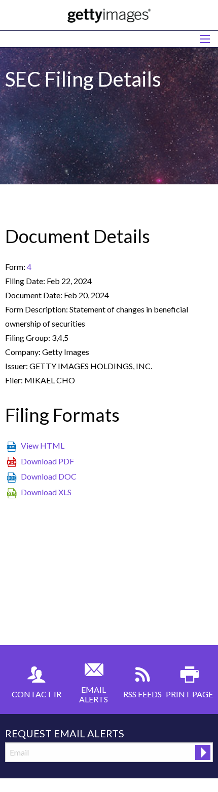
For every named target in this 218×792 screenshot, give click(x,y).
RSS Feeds (142, 694)
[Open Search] (205, 39)
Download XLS (46, 492)
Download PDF (47, 461)
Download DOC (49, 476)
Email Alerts (93, 694)
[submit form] (202, 752)
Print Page (189, 694)
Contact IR (36, 694)
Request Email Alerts (64, 733)
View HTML (42, 445)
